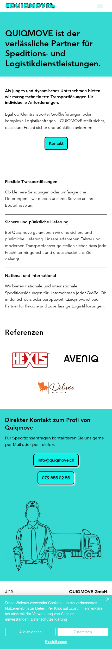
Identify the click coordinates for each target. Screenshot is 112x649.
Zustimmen (82, 631)
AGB (9, 591)
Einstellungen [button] (56, 641)
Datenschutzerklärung (49, 619)
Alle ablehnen (30, 631)
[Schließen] (104, 602)
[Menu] (100, 6)
